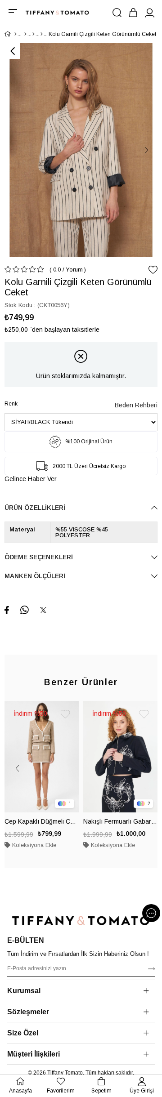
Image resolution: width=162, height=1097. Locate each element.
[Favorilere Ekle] (153, 269)
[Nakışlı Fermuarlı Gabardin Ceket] (120, 756)
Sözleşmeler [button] (28, 1012)
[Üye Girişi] (149, 12)
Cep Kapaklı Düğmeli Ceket (41, 821)
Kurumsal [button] (23, 990)
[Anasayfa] (15, 34)
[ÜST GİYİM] (33, 34)
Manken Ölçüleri (34, 576)
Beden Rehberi (136, 405)
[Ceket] (41, 34)
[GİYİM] (25, 34)
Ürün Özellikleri (34, 507)
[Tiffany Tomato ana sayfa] (81, 920)
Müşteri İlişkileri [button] (33, 1054)
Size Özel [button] (22, 1033)
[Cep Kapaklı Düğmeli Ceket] (41, 756)
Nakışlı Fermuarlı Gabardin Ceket (120, 821)
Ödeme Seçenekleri (38, 557)
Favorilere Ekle (65, 714)
